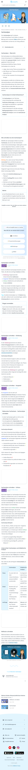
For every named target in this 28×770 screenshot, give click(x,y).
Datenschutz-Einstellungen (10, 759)
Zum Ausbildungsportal (10, 724)
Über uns (7, 735)
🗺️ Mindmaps (14, 246)
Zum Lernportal (8, 720)
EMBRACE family (16, 765)
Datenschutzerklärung (21, 257)
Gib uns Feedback (20, 759)
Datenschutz (19, 757)
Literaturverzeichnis (6, 353)
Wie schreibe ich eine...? (21, 29)
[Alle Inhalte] (2, 2)
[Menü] (26, 2)
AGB (14, 757)
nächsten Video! (13, 642)
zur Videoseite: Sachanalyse (14, 671)
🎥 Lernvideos (14, 236)
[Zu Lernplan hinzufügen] (2, 26)
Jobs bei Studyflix (21, 735)
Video (15, 39)
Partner (23, 738)
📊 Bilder (14, 251)
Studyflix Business (9, 741)
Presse (23, 741)
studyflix (15, 2)
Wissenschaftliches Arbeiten (7, 29)
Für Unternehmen (9, 738)
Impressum (9, 757)
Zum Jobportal (8, 729)
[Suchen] (25, 5)
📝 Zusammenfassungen (14, 241)
